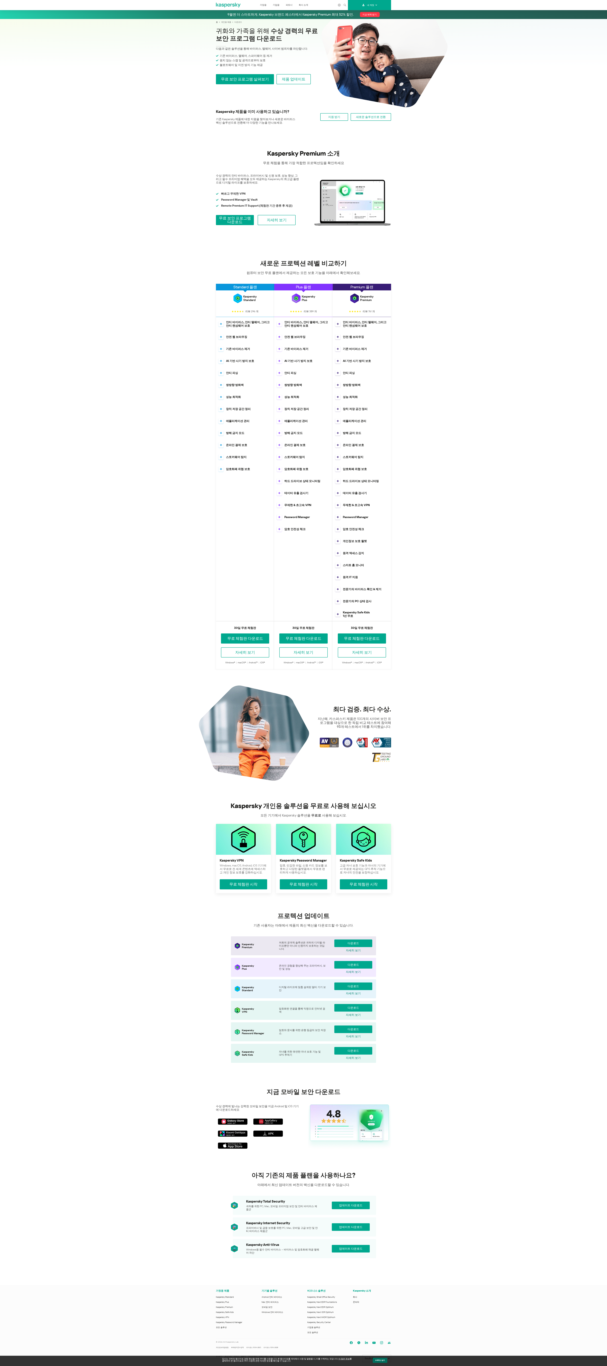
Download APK (268, 1133)
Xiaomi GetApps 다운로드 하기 (233, 1133)
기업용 (276, 5)
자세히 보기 (353, 950)
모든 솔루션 (221, 1327)
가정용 (263, 5)
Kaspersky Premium (224, 1307)
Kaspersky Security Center (319, 1322)
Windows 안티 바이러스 (272, 1312)
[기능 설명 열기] (221, 323)
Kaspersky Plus (222, 1302)
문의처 (356, 1302)
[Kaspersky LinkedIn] (366, 1343)
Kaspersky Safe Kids (225, 1312)
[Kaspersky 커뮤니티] (389, 1343)
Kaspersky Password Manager (229, 1322)
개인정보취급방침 (222, 1347)
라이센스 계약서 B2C (253, 1347)
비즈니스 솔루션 (316, 1290)
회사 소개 (303, 5)
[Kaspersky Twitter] (359, 1343)
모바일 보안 (267, 1307)
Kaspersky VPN (222, 1317)
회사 (355, 1297)
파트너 (289, 5)
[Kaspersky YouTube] (374, 1343)
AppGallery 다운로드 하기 (268, 1121)
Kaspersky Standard (225, 1297)
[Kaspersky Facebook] (351, 1343)
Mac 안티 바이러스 (270, 1302)
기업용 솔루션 (313, 1327)
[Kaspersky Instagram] (381, 1343)
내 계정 (370, 5)
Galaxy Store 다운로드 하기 (233, 1121)
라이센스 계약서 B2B (271, 1347)
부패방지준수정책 (237, 1347)
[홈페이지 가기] (228, 5)
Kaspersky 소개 (362, 1290)
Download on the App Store (233, 1145)
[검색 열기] (345, 5)
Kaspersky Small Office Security (321, 1297)
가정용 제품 (222, 1290)
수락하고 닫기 (380, 1360)
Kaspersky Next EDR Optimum (320, 1307)
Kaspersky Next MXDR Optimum (321, 1317)
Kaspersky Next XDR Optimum (320, 1312)
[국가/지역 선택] (339, 5)
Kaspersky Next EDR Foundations (322, 1302)
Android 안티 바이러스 (272, 1297)
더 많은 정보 (344, 1359)
